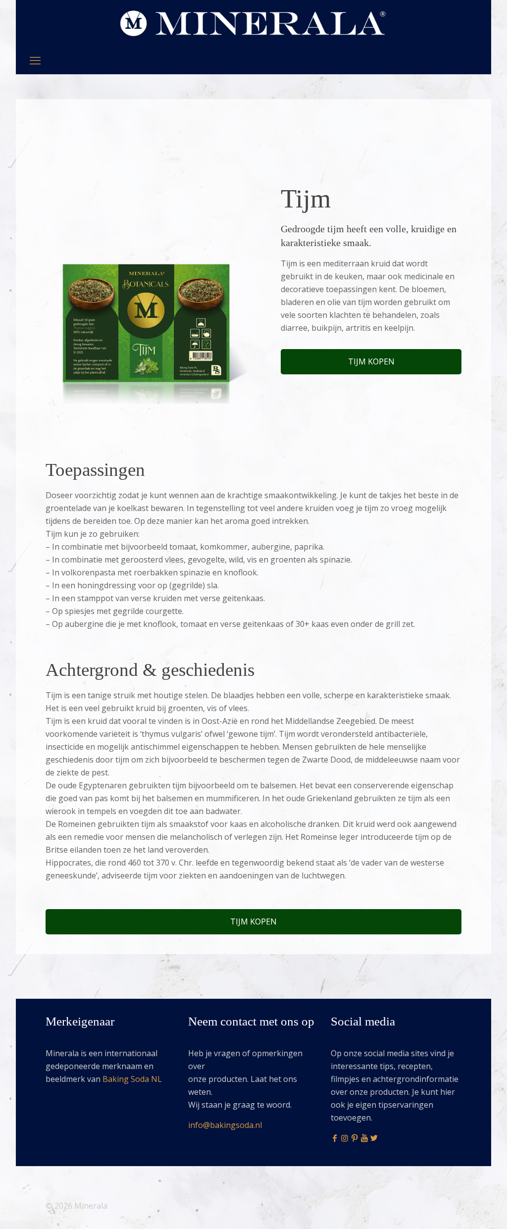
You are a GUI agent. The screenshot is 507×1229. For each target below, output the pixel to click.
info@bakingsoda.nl (225, 1125)
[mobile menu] (35, 59)
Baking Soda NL (132, 1079)
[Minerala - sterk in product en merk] (253, 23)
